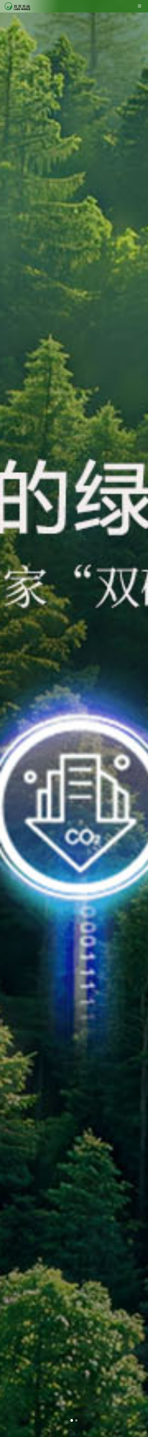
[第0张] (72, 1420)
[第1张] (76, 1420)
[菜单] (139, 6)
